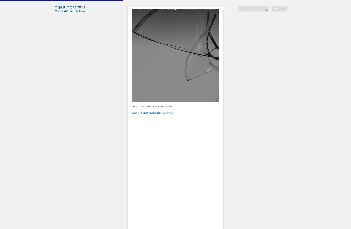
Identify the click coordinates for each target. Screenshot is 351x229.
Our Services (146, 8)
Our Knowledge (168, 8)
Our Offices (190, 8)
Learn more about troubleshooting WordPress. (152, 113)
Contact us (209, 8)
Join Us (226, 8)
